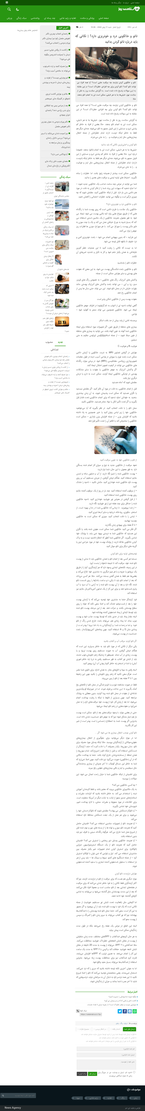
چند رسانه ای (49, 18)
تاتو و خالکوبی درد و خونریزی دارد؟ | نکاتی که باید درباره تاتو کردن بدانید (106, 38)
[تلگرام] (130, 1011)
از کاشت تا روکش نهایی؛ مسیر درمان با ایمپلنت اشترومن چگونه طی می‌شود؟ (57, 54)
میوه (78, 1098)
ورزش (9, 18)
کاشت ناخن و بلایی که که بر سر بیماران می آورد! (120, 1000)
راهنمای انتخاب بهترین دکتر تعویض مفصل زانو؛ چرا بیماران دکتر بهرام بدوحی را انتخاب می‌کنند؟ (56, 38)
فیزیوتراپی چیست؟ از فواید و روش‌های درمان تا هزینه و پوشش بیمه (56, 82)
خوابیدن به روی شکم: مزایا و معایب (48, 277)
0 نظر (81, 27)
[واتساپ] (135, 1011)
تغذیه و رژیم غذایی (67, 18)
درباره (125, 1023)
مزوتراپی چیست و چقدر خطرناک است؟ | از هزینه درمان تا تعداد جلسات (111, 1004)
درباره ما (126, 2)
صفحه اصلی (135, 2)
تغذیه (109, 1098)
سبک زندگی (21, 18)
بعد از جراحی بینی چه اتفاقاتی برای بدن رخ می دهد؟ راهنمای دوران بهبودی (57, 110)
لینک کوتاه (83, 1010)
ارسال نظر (92, 1074)
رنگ (121, 1023)
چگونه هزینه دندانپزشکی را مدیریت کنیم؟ (122, 996)
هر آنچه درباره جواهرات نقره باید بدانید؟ (49, 204)
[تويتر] (120, 1011)
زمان (117, 1023)
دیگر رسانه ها (116, 2)
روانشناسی (35, 18)
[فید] (6, 2)
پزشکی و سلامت (87, 18)
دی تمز (127, 1108)
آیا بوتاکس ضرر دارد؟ (59, 154)
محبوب (49, 342)
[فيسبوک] (125, 1011)
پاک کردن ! (82, 1074)
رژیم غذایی (93, 1098)
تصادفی (54, 350)
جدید (60, 342)
